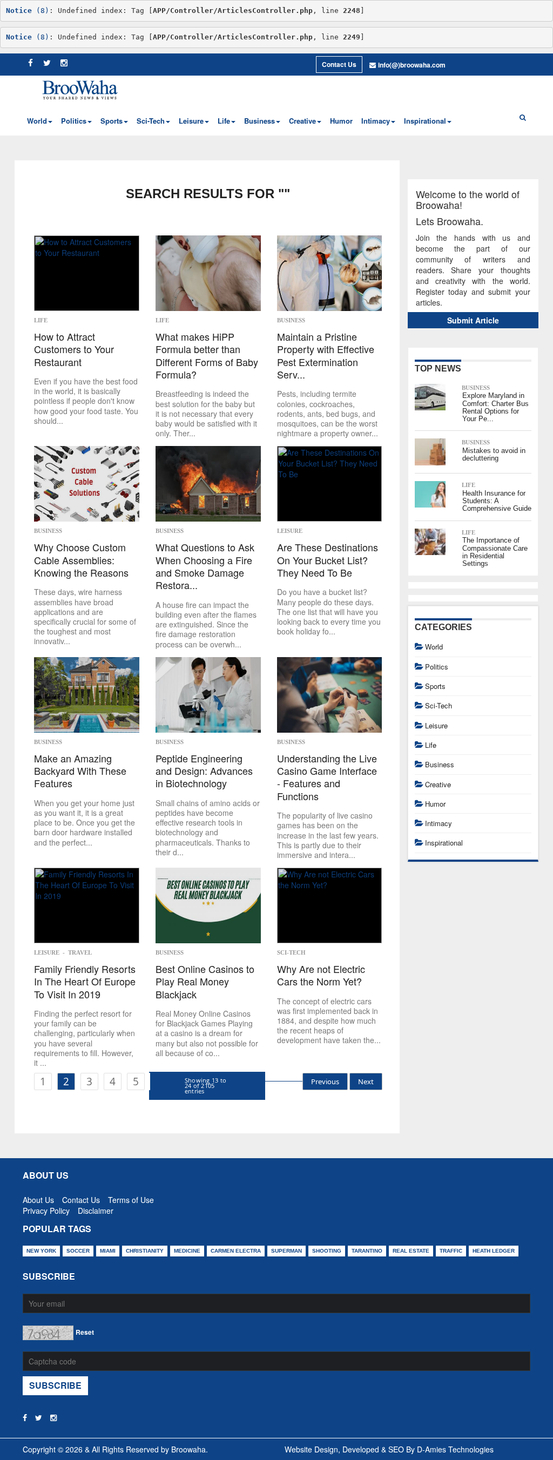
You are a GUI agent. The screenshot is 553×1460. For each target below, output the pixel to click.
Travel (80, 952)
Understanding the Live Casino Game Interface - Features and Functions (327, 777)
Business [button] (259, 121)
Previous (325, 1081)
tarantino (367, 1251)
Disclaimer (95, 1208)
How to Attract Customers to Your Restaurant (74, 349)
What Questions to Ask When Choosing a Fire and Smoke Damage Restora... (205, 566)
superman (286, 1251)
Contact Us (339, 64)
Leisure (289, 531)
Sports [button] (111, 121)
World (434, 646)
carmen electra (236, 1251)
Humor (341, 121)
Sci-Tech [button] (151, 121)
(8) (27, 10)
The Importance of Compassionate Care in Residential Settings (495, 551)
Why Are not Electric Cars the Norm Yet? (321, 975)
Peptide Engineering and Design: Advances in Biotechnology (204, 771)
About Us (38, 1197)
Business (291, 320)
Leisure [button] (191, 121)
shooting (326, 1251)
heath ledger (494, 1251)
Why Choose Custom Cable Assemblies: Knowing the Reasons (81, 560)
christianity (145, 1251)
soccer (78, 1251)
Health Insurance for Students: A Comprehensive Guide (496, 501)
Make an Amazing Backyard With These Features (80, 771)
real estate (411, 1251)
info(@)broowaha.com (412, 65)
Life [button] (224, 121)
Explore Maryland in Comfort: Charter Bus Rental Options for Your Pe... (495, 407)
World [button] (37, 121)
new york (41, 1251)
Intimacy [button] (375, 121)
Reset (85, 1332)
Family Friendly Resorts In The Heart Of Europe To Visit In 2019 (85, 982)
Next (366, 1081)
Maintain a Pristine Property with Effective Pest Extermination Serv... (325, 355)
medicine (187, 1251)
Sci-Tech (291, 952)
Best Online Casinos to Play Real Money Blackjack (205, 982)
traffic (451, 1251)
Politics (436, 666)
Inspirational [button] (425, 121)
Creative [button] (302, 121)
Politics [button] (73, 121)
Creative (438, 784)
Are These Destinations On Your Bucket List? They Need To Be (327, 560)
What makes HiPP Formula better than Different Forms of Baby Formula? (207, 355)
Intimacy (438, 823)
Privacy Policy (46, 1208)
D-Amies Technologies (455, 1449)
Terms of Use (131, 1197)
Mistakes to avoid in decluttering (493, 454)
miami (108, 1251)
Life (41, 320)
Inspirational (444, 842)
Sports (435, 686)
